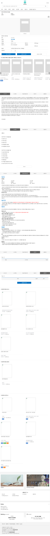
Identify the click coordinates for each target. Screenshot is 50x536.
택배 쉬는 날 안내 (3, 506)
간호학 (5, 9)
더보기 (24, 166)
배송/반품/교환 (25, 93)
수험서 (22, 9)
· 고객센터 (13, 494)
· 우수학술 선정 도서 (4, 495)
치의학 (9, 9)
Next (49, 73)
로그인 (48, 2)
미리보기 (25, 33)
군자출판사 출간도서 (32, 9)
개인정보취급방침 (12, 523)
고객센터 (17, 523)
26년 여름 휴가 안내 (4, 507)
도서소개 (5, 93)
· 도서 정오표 (24, 494)
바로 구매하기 (8, 54)
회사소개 (3, 523)
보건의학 (17, 9)
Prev (0, 73)
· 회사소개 (3, 494)
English (21, 523)
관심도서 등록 (39, 54)
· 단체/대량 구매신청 (15, 495)
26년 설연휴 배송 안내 (4, 509)
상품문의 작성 (24, 282)
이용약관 (7, 523)
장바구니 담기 (23, 54)
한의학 (13, 9)
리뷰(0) (35, 93)
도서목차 (15, 93)
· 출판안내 (34, 494)
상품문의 (45, 93)
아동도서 (26, 9)
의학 (2, 9)
